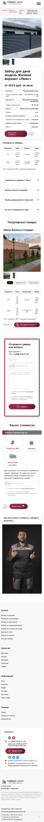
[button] (4, 222)
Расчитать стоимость (28, 325)
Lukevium (18, 809)
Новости (4, 684)
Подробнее (18, 819)
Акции (3, 712)
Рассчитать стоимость (12, 133)
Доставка (4, 653)
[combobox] (12, 366)
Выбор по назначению (13, 11)
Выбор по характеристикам (11, 625)
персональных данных (28, 488)
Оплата (4, 656)
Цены (10, 282)
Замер (3, 666)
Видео (3, 688)
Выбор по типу (6, 632)
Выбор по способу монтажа (11, 629)
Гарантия (4, 663)
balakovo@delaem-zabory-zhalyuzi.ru (22, 761)
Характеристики (20, 282)
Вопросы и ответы (8, 715)
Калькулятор (6, 719)
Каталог (4, 610)
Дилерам (4, 660)
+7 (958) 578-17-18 (20, 354)
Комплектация (33, 282)
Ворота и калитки (7, 635)
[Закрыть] (39, 817)
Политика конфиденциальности (13, 812)
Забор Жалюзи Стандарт (18, 230)
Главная (4, 10)
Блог (3, 681)
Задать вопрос (31, 133)
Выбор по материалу (9, 622)
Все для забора (7, 639)
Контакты (4, 694)
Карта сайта (5, 698)
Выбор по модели (8, 615)
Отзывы (4, 691)
